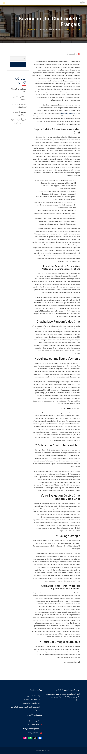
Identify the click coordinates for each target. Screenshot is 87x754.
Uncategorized (72, 54)
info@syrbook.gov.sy (31, 729)
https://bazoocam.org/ (69, 113)
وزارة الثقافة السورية (33, 696)
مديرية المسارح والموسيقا (31, 703)
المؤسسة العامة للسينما (32, 699)
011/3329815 (33, 725)
